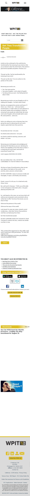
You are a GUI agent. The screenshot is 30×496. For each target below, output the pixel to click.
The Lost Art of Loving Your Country (12, 265)
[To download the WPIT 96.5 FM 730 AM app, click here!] (8, 276)
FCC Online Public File (23, 476)
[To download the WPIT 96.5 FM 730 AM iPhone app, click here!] (22, 276)
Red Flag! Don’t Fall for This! (10, 261)
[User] (17, 454)
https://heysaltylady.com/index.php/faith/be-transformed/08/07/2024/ (14, 236)
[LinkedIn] (22, 286)
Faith (2, 52)
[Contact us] (21, 454)
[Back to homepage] (15, 2)
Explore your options (14, 292)
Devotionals (7, 327)
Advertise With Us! (15, 296)
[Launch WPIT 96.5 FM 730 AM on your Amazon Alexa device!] (15, 281)
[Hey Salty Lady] (15, 9)
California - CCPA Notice (11, 472)
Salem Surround (18, 482)
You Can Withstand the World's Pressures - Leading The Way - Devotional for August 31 (12, 331)
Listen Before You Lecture (9, 263)
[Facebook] (7, 286)
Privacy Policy (23, 472)
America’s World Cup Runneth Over (11, 268)
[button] (22, 40)
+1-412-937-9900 (17, 468)
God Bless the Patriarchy (9, 266)
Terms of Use (5, 476)
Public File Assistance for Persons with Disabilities (15, 479)
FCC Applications (8, 482)
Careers (25, 482)
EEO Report (13, 476)
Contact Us (15, 469)
